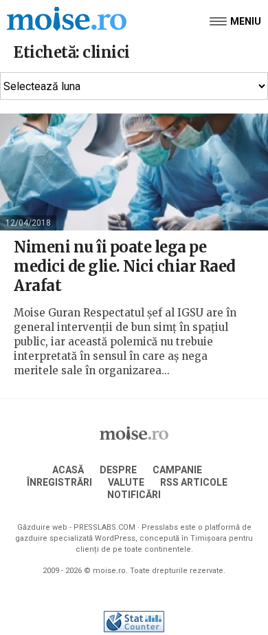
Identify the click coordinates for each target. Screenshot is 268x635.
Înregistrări (59, 482)
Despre (118, 469)
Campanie (177, 469)
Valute (126, 482)
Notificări (134, 494)
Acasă (68, 469)
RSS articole (193, 482)
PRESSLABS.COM (104, 527)
